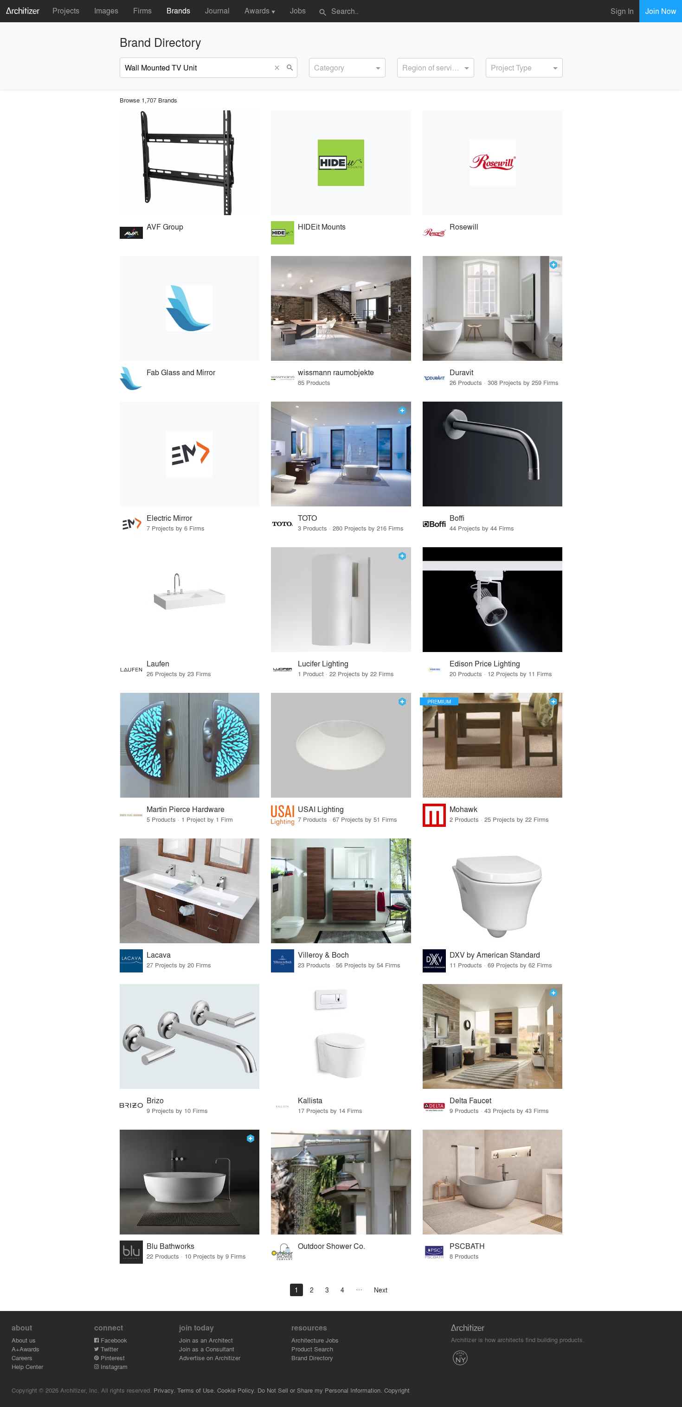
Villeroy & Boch (323, 954)
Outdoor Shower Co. (331, 1246)
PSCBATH (467, 1246)
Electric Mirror (169, 517)
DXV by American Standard (495, 954)
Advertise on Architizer (209, 1357)
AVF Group (165, 226)
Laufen (158, 663)
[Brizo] (190, 1036)
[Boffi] (493, 454)
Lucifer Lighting (323, 663)
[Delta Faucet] (493, 1036)
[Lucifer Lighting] (341, 599)
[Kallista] (341, 1036)
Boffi (457, 517)
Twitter (108, 1348)
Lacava (159, 954)
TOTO (307, 517)
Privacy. (164, 1390)
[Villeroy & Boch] (341, 890)
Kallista (310, 1100)
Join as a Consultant (206, 1348)
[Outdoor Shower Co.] (341, 1182)
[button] (279, 67)
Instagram (113, 1366)
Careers (22, 1357)
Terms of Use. (196, 1390)
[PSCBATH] (493, 1182)
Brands (178, 10)
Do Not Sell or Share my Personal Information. (319, 1390)
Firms (142, 10)
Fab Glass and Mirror (181, 372)
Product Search (312, 1348)
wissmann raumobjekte (336, 372)
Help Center (27, 1366)
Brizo (155, 1100)
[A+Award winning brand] (553, 265)
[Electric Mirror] (190, 454)
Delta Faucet (470, 1100)
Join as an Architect (206, 1340)
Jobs (298, 10)
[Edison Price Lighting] (493, 599)
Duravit (461, 372)
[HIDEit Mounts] (341, 162)
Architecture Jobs (315, 1340)
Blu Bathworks (170, 1246)
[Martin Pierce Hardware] (190, 745)
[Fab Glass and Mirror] (190, 308)
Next (380, 1289)
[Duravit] (493, 308)
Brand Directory (312, 1357)
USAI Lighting (321, 809)
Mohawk (463, 809)
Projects (65, 10)
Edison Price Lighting (485, 663)
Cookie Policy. (236, 1390)
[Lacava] (190, 890)
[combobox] (347, 67)
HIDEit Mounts (322, 226)
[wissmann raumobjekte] (341, 308)
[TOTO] (341, 454)
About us (24, 1340)
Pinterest (112, 1357)
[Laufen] (190, 599)
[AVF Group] (190, 162)
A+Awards (25, 1348)
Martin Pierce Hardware (186, 809)
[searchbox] (317, 66)
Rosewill (464, 226)
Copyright (397, 1390)
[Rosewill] (493, 162)
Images (106, 10)
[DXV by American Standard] (493, 890)
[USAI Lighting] (341, 745)
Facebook (113, 1340)
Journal (217, 10)
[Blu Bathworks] (190, 1182)
